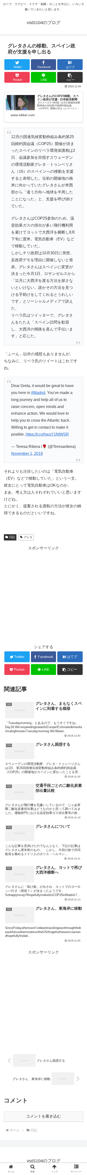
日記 (12, 537)
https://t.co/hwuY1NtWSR (47, 434)
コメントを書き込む (43, 1116)
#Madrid (38, 393)
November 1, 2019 (27, 453)
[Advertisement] (43, 595)
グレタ (28, 537)
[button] (70, 77)
